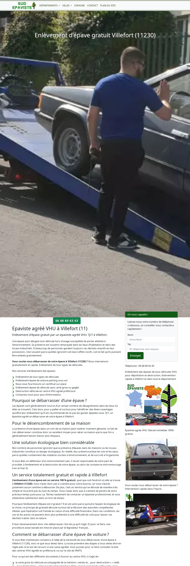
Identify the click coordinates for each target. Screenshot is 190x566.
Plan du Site (108, 5)
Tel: (129, 344)
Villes (66, 5)
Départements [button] (48, 5)
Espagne (79, 5)
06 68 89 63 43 (67, 321)
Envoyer (135, 356)
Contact (92, 5)
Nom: (131, 334)
